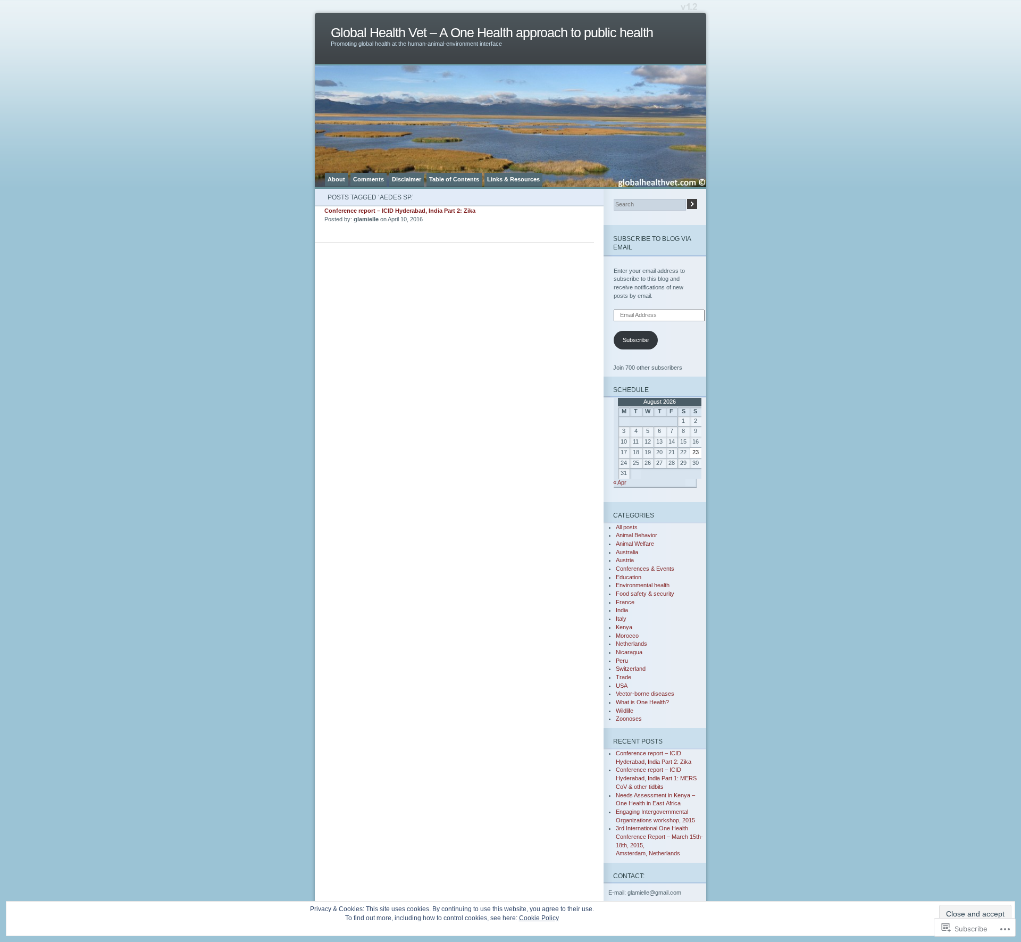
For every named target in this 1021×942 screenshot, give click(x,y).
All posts (627, 527)
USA (621, 685)
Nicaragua (629, 652)
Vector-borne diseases (645, 693)
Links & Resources (513, 179)
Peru (622, 660)
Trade (623, 677)
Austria (625, 560)
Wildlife (624, 710)
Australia (627, 552)
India (622, 610)
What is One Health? (642, 702)
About (336, 179)
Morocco (627, 635)
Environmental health (642, 585)
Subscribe (636, 340)
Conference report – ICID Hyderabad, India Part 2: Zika (399, 210)
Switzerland (631, 668)
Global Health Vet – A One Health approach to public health (492, 33)
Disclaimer (406, 179)
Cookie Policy (539, 918)
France (625, 602)
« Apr (619, 482)
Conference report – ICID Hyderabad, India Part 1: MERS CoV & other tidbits (656, 777)
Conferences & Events (645, 568)
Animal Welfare (635, 543)
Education (628, 577)
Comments (368, 179)
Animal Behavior (636, 535)
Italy (621, 618)
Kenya (624, 627)
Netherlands (631, 643)
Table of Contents (454, 179)
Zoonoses (629, 718)
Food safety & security (645, 593)
